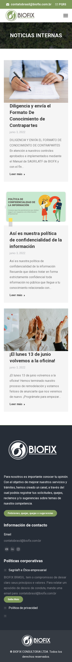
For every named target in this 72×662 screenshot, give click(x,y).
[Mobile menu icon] (65, 15)
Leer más (16, 174)
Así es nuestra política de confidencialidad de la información (36, 240)
